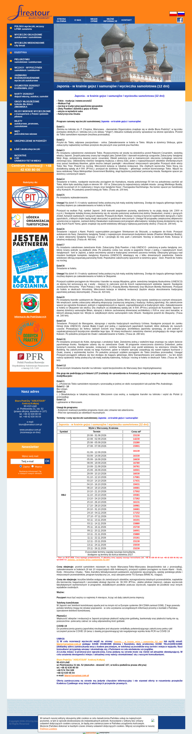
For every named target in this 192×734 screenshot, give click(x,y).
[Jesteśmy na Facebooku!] (180, 22)
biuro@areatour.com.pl (76, 675)
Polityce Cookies (48, 728)
